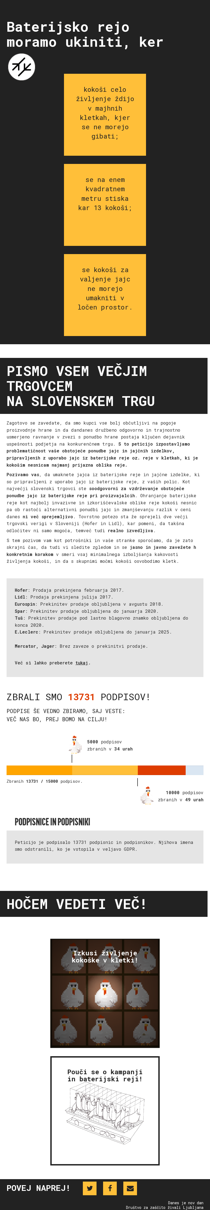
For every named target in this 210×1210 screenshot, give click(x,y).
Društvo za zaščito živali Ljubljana (164, 1207)
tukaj (81, 663)
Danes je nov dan (185, 1202)
